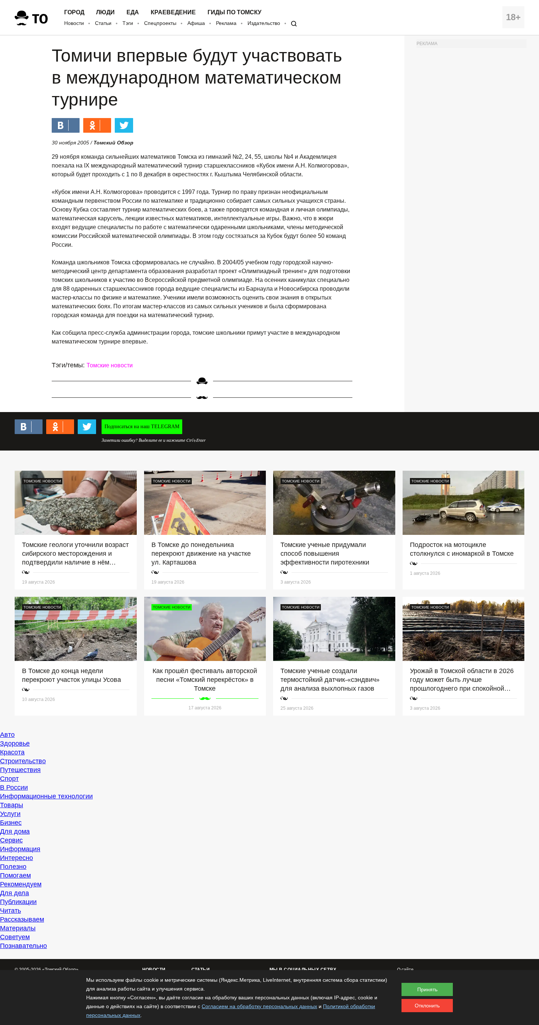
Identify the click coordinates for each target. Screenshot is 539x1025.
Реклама (226, 23)
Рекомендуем (20, 884)
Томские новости (110, 365)
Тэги (127, 23)
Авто (7, 734)
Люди (105, 12)
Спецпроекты (160, 23)
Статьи (103, 23)
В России (14, 787)
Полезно (13, 866)
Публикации (18, 901)
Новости (74, 23)
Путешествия (20, 770)
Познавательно (23, 945)
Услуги (10, 814)
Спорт (9, 778)
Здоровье (15, 743)
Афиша (196, 23)
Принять (427, 989)
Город (74, 12)
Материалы (18, 928)
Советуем (15, 937)
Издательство (263, 23)
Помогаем (15, 875)
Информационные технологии (46, 796)
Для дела (14, 893)
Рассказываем (22, 919)
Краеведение (173, 12)
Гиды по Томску (234, 12)
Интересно (16, 857)
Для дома (15, 831)
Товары (11, 805)
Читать (10, 910)
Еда (132, 12)
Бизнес (11, 822)
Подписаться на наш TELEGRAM (141, 426)
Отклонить (427, 1006)
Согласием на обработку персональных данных (259, 1006)
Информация (20, 849)
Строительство (23, 761)
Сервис (11, 840)
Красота (12, 752)
